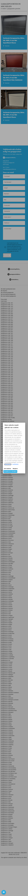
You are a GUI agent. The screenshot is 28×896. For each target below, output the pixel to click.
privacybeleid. (8, 464)
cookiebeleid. (15, 464)
